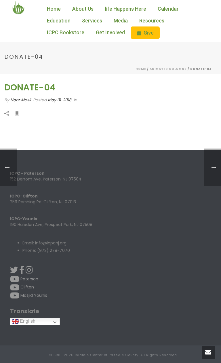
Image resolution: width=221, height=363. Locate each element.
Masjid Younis (33, 295)
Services (92, 21)
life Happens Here (125, 9)
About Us (83, 9)
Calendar (168, 9)
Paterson (28, 279)
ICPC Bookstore (65, 32)
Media (121, 21)
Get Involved (110, 32)
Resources (151, 21)
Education (59, 21)
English (27, 321)
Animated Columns (168, 69)
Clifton (26, 287)
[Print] (20, 113)
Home (54, 9)
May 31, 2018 (59, 100)
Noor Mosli (20, 100)
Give (149, 33)
